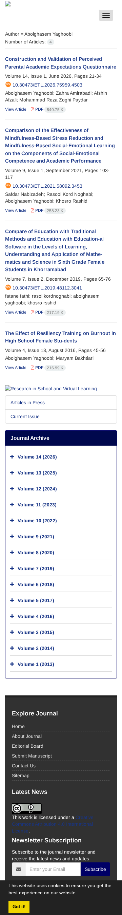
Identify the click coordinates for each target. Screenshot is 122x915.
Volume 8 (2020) (36, 552)
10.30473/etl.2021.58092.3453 (47, 186)
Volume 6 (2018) (36, 584)
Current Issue (25, 416)
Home (18, 726)
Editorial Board (27, 746)
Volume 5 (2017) (36, 600)
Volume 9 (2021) (36, 536)
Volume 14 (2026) (37, 457)
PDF (48, 109)
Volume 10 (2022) (37, 520)
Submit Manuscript (32, 756)
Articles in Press (28, 402)
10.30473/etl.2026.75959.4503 (47, 85)
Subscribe (95, 869)
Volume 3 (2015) (36, 632)
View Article (15, 109)
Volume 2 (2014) (36, 648)
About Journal (27, 736)
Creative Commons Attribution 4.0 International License (53, 824)
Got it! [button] (19, 906)
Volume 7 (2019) (36, 568)
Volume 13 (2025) (37, 472)
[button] (79, 894)
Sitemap (20, 775)
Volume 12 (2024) (37, 488)
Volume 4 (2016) (36, 616)
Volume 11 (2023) (37, 504)
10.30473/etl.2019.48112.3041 (47, 288)
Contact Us (24, 765)
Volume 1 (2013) (36, 664)
